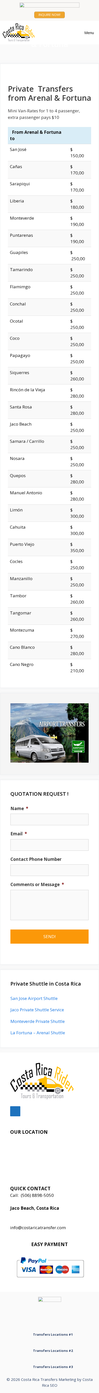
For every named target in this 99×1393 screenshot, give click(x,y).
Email (18, 834)
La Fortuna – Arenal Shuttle (37, 1033)
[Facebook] (15, 1111)
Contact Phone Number (35, 859)
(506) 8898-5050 (37, 1195)
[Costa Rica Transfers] (20, 32)
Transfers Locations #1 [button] (53, 1334)
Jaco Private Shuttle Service (37, 1010)
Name (19, 808)
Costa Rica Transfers (39, 1379)
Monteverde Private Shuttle (37, 1021)
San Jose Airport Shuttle (34, 998)
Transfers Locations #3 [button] (53, 1366)
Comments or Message (37, 884)
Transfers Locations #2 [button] (53, 1350)
